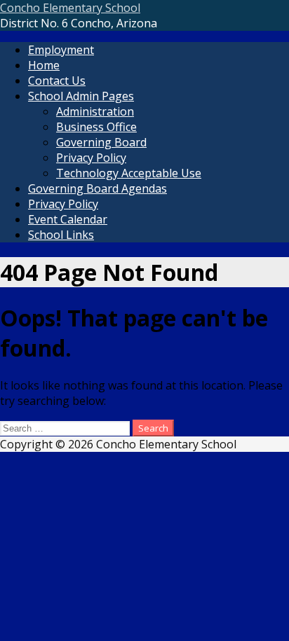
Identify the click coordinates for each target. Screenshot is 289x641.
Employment (61, 49)
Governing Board (101, 142)
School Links (61, 234)
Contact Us (57, 80)
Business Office (96, 127)
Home (44, 65)
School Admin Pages (81, 96)
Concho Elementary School (70, 7)
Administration (95, 111)
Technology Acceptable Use (128, 173)
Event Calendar (67, 219)
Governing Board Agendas (97, 188)
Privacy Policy (91, 157)
